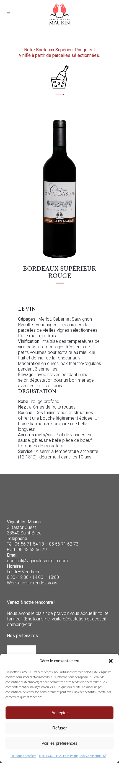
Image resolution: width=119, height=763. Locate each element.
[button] (110, 661)
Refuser (59, 728)
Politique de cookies (23, 756)
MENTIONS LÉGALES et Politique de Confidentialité (72, 756)
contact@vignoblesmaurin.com (37, 560)
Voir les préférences (59, 743)
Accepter (59, 712)
